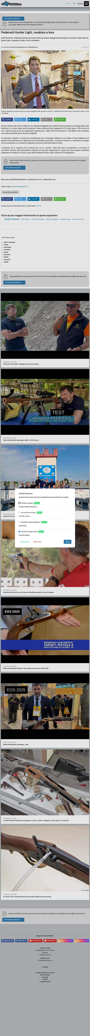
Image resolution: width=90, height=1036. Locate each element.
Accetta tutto (25, 542)
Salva (67, 542)
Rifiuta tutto (37, 542)
